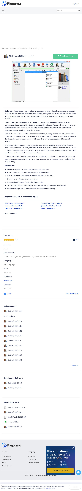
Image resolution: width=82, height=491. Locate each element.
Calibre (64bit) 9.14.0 (15, 311)
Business (13, 48)
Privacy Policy (7, 456)
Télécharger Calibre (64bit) (14, 203)
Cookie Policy (6, 466)
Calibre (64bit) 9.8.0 (15, 345)
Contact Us (32, 459)
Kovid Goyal (8, 280)
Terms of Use (6, 459)
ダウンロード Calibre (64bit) (51, 206)
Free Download (66, 56)
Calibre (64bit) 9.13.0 (15, 321)
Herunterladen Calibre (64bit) (51, 203)
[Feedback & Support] (78, 472)
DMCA (4, 463)
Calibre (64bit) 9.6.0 (15, 355)
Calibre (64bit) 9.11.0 (15, 331)
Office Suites (22, 48)
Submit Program (33, 463)
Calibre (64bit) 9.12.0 (15, 326)
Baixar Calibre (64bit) (48, 208)
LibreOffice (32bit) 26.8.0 (17, 417)
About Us (31, 456)
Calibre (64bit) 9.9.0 (15, 341)
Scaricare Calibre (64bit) (14, 206)
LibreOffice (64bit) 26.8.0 (17, 407)
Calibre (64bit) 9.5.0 (15, 360)
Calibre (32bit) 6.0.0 (15, 383)
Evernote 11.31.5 (13, 422)
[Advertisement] (41, 31)
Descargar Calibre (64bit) (14, 208)
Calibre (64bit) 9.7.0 (15, 350)
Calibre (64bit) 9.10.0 (15, 336)
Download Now (60, 470)
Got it (75, 487)
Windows (5, 48)
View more (74, 365)
